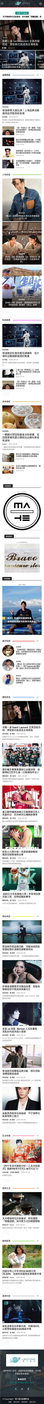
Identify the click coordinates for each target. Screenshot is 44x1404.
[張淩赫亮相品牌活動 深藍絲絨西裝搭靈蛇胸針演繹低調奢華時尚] (22, 932)
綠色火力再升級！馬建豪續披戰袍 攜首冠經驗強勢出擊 (21, 853)
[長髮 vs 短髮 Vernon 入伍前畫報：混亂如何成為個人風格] (22, 1014)
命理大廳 (5, 1172)
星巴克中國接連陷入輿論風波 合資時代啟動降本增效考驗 (28, 455)
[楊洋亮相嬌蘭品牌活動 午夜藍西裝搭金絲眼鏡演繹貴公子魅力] (8, 141)
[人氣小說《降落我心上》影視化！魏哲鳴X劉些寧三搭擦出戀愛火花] (8, 373)
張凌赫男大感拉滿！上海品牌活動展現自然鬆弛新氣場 (20, 112)
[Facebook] (15, 1389)
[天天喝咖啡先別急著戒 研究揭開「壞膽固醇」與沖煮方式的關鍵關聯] (22, 1203)
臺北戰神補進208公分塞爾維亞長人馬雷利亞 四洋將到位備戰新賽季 (21, 813)
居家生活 (40, 61)
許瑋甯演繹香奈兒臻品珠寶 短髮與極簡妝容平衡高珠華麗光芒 (21, 988)
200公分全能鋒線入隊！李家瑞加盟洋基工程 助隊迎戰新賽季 (21, 895)
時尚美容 (5, 37)
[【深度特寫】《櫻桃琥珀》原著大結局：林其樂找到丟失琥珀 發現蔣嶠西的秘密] (8, 650)
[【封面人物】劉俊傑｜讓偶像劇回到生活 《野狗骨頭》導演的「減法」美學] (22, 286)
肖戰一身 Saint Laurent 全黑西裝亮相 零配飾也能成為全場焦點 (21, 729)
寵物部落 (5, 1277)
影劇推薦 (5, 61)
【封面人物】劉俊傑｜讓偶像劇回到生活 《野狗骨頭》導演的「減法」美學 (23, 303)
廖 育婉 (4, 117)
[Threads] (28, 1389)
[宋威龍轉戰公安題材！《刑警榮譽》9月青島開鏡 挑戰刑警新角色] (8, 164)
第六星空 (13, 776)
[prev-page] (3, 312)
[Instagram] (22, 1389)
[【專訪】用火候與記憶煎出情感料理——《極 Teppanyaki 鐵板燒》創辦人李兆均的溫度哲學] (8, 665)
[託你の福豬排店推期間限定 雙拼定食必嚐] (8, 469)
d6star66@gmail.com (22, 1382)
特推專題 (7, 579)
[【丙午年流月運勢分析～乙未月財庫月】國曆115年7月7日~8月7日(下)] (22, 1151)
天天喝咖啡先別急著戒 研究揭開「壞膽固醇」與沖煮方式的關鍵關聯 (21, 1220)
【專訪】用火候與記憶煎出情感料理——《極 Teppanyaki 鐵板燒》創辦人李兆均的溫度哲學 (28, 666)
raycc (4, 444)
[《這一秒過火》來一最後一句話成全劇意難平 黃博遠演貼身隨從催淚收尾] (8, 130)
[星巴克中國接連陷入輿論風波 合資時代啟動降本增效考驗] (8, 457)
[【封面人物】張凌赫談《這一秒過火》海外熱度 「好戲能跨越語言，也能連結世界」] (22, 243)
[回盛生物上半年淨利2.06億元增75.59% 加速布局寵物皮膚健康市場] (22, 1256)
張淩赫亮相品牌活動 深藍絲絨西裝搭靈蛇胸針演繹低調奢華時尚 (21, 948)
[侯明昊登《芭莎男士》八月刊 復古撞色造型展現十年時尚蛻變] (8, 153)
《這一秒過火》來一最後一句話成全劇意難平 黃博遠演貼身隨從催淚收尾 (28, 130)
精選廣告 (8, 486)
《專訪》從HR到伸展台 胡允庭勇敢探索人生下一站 (22, 217)
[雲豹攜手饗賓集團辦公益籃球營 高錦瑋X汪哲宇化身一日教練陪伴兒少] (22, 755)
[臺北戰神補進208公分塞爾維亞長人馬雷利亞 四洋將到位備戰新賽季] (22, 797)
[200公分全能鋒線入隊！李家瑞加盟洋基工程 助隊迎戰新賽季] (22, 879)
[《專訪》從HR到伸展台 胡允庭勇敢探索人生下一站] (22, 200)
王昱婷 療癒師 (14, 1172)
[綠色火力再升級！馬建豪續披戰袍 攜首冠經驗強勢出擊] (22, 837)
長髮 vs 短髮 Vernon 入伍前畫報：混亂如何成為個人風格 (20, 1030)
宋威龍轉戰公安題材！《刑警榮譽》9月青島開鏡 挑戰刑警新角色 (28, 163)
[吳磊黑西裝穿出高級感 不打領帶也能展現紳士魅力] (22, 1098)
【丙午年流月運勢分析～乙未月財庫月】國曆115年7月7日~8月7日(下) (21, 1167)
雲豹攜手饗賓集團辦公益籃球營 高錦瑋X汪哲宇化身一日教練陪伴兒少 (21, 771)
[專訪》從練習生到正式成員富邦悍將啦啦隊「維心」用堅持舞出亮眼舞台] (8, 679)
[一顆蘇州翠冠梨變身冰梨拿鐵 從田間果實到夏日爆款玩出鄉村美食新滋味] (22, 417)
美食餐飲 (5, 431)
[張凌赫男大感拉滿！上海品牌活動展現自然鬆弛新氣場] (22, 91)
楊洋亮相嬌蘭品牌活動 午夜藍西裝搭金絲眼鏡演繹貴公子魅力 (28, 141)
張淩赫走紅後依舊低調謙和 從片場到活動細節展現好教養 (20, 354)
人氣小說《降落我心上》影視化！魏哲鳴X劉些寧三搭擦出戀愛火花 (28, 372)
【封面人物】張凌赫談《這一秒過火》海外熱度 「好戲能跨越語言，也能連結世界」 (22, 259)
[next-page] (7, 312)
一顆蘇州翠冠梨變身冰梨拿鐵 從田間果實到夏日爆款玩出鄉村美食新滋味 (20, 437)
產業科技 (5, 1332)
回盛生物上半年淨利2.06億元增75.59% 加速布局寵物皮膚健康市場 (21, 1272)
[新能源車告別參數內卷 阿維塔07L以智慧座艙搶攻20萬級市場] (22, 1311)
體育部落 (18, 676)
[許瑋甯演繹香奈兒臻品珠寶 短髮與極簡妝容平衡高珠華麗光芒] (22, 971)
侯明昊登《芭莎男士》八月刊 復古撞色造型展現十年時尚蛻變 (28, 152)
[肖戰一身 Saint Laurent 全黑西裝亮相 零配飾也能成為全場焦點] (22, 35)
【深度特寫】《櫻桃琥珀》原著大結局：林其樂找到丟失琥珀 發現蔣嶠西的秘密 (29, 652)
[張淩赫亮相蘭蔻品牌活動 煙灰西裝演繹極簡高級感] (22, 1056)
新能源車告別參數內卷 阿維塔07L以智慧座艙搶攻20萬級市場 (21, 1327)
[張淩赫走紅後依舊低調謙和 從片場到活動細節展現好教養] (17, 60)
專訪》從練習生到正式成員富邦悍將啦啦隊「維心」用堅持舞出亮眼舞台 (28, 680)
